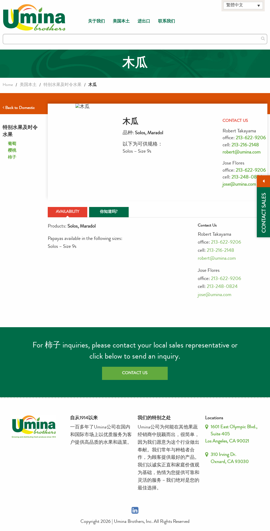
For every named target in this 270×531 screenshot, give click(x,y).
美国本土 (121, 22)
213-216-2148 (245, 145)
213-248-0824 (247, 177)
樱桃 (12, 151)
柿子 (12, 158)
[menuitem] (96, 22)
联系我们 (166, 22)
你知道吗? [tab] (109, 212)
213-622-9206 (251, 138)
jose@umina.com (239, 184)
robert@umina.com (242, 152)
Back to (19, 108)
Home (8, 85)
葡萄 (12, 144)
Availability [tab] (67, 212)
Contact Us (135, 373)
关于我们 (96, 22)
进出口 (144, 22)
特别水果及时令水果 (62, 85)
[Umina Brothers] (34, 18)
